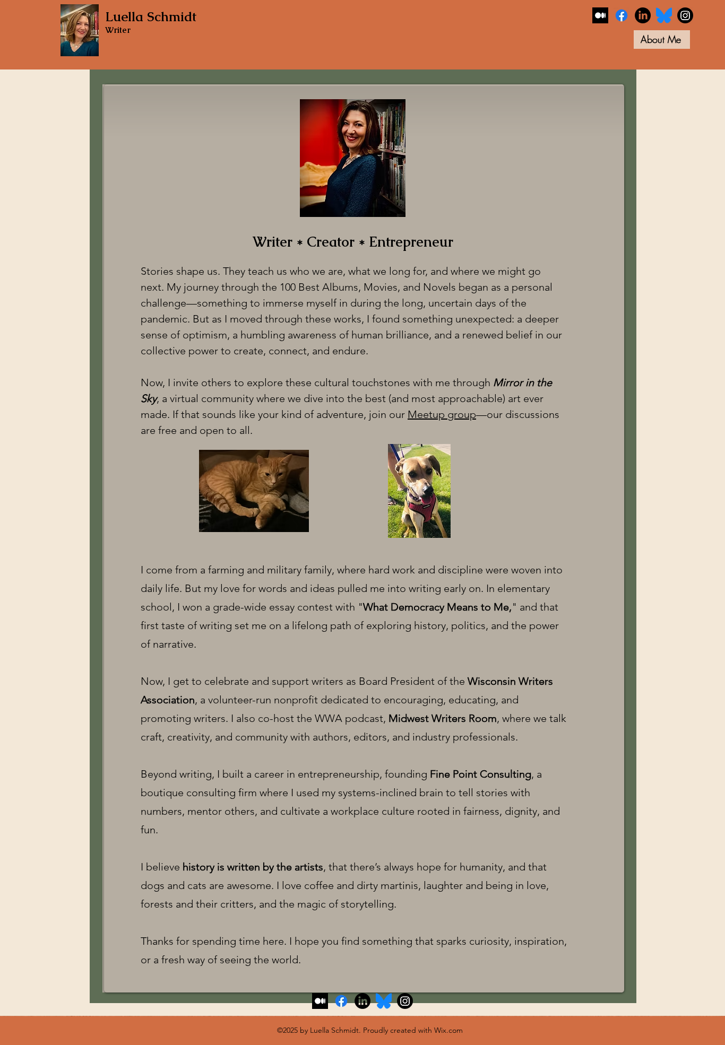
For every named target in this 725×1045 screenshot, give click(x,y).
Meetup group (442, 414)
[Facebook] (621, 15)
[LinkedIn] (643, 15)
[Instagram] (685, 15)
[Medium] (600, 15)
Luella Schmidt (150, 16)
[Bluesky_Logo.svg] (664, 15)
